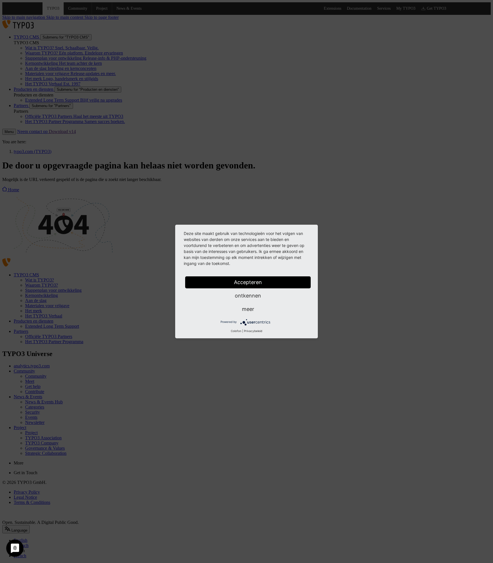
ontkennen (248, 296)
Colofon (236, 331)
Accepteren (248, 282)
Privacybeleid (253, 331)
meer (248, 309)
